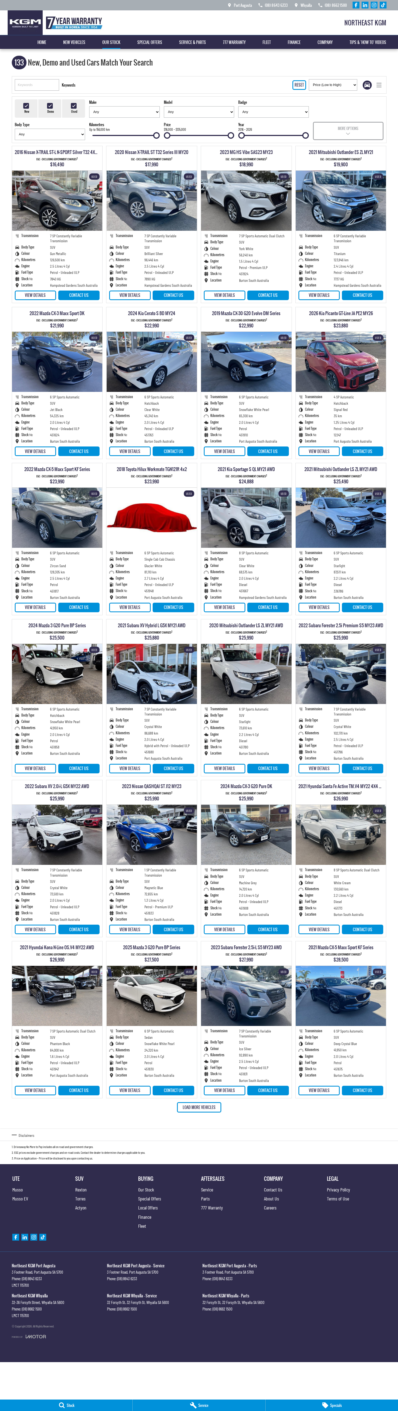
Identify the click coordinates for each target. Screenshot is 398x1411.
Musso (17, 1190)
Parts (205, 1199)
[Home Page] (57, 22)
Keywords (68, 85)
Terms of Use (338, 1199)
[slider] (156, 135)
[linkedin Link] (365, 5)
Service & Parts (192, 42)
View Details (35, 295)
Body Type (22, 124)
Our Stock (111, 42)
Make (93, 102)
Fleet (267, 42)
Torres (80, 1199)
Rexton (81, 1190)
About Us (271, 1199)
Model (168, 102)
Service (207, 1190)
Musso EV (20, 1199)
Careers (270, 1208)
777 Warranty (234, 42)
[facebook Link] (356, 5)
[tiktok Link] (383, 5)
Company (325, 42)
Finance (294, 42)
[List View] (379, 85)
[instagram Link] (374, 5)
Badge (242, 102)
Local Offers (148, 1208)
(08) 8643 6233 (32, 1278)
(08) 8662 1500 (32, 1308)
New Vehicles (74, 42)
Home (41, 42)
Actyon (80, 1208)
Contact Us (79, 295)
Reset (299, 85)
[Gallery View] (367, 85)
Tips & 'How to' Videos (368, 42)
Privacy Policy (338, 1190)
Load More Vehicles (199, 1107)
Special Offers (149, 42)
